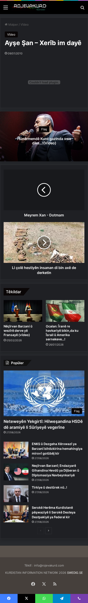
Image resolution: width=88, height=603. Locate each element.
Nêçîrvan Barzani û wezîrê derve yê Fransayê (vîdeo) (18, 330)
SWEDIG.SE (75, 572)
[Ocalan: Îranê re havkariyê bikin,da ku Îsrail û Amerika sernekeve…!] (65, 311)
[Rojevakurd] (29, 7)
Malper (12, 24)
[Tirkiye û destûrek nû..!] (16, 493)
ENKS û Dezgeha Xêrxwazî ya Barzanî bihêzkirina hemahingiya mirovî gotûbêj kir (57, 448)
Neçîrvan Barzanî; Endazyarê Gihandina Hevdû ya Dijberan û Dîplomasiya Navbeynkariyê (55, 470)
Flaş (44, 129)
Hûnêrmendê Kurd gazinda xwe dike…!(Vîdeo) (44, 141)
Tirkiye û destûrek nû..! (49, 487)
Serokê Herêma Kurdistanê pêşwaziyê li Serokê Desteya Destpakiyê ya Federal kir (53, 512)
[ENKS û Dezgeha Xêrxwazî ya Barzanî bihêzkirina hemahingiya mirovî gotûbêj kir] (16, 450)
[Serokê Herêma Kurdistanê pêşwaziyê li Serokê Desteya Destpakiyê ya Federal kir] (16, 513)
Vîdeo (25, 24)
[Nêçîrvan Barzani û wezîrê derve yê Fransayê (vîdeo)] (23, 311)
